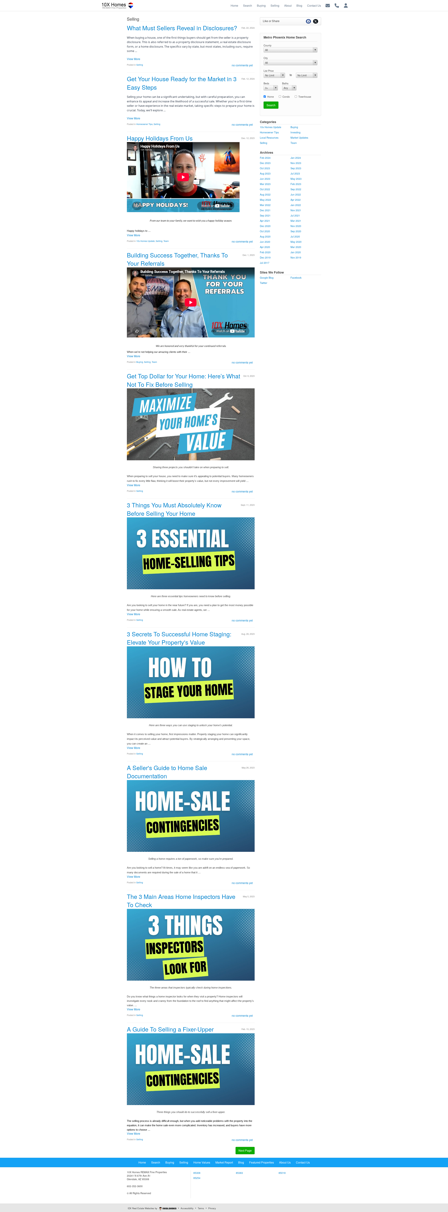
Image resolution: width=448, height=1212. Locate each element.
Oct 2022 (265, 189)
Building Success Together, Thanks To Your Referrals (177, 259)
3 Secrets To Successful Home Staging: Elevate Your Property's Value (179, 638)
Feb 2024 (265, 157)
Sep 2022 (295, 189)
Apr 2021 (265, 220)
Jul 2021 (295, 215)
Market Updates (299, 137)
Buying (139, 361)
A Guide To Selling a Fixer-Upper (170, 1029)
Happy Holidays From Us (160, 138)
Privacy (212, 1208)
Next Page (245, 1150)
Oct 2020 (265, 231)
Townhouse (304, 96)
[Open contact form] (328, 5)
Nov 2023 (295, 163)
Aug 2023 (265, 173)
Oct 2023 (265, 168)
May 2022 (265, 199)
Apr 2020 (265, 247)
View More (133, 59)
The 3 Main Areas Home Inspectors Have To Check (181, 900)
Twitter (263, 283)
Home (270, 96)
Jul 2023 (295, 173)
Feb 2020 (265, 252)
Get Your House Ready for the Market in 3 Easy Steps (182, 82)
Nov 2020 (295, 226)
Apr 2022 (295, 199)
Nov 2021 (295, 210)
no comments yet (242, 65)
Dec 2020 (265, 226)
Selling (139, 64)
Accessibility (187, 1208)
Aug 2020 (265, 236)
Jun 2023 (265, 178)
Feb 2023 (295, 184)
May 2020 (296, 241)
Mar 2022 (265, 205)
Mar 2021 (295, 220)
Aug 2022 (265, 194)
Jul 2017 (264, 262)
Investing (295, 132)
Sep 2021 (265, 215)
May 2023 (296, 178)
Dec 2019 (265, 257)
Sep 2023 (295, 168)
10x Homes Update (145, 240)
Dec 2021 (265, 210)
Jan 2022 (295, 205)
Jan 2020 (295, 252)
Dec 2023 (265, 163)
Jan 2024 (295, 157)
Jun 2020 (265, 241)
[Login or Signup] (346, 5)
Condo (286, 96)
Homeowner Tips (144, 124)
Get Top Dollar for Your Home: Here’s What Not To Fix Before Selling (183, 380)
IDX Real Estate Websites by (143, 1208)
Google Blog (267, 277)
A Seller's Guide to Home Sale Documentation (167, 771)
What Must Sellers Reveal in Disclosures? (182, 27)
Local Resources (269, 137)
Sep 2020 (295, 231)
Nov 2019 (295, 257)
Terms (201, 1208)
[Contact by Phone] (337, 5)
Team (166, 240)
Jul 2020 (295, 236)
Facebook (296, 277)
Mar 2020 (295, 247)
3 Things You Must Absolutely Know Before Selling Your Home (174, 509)
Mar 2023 (265, 184)
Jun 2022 (295, 194)
